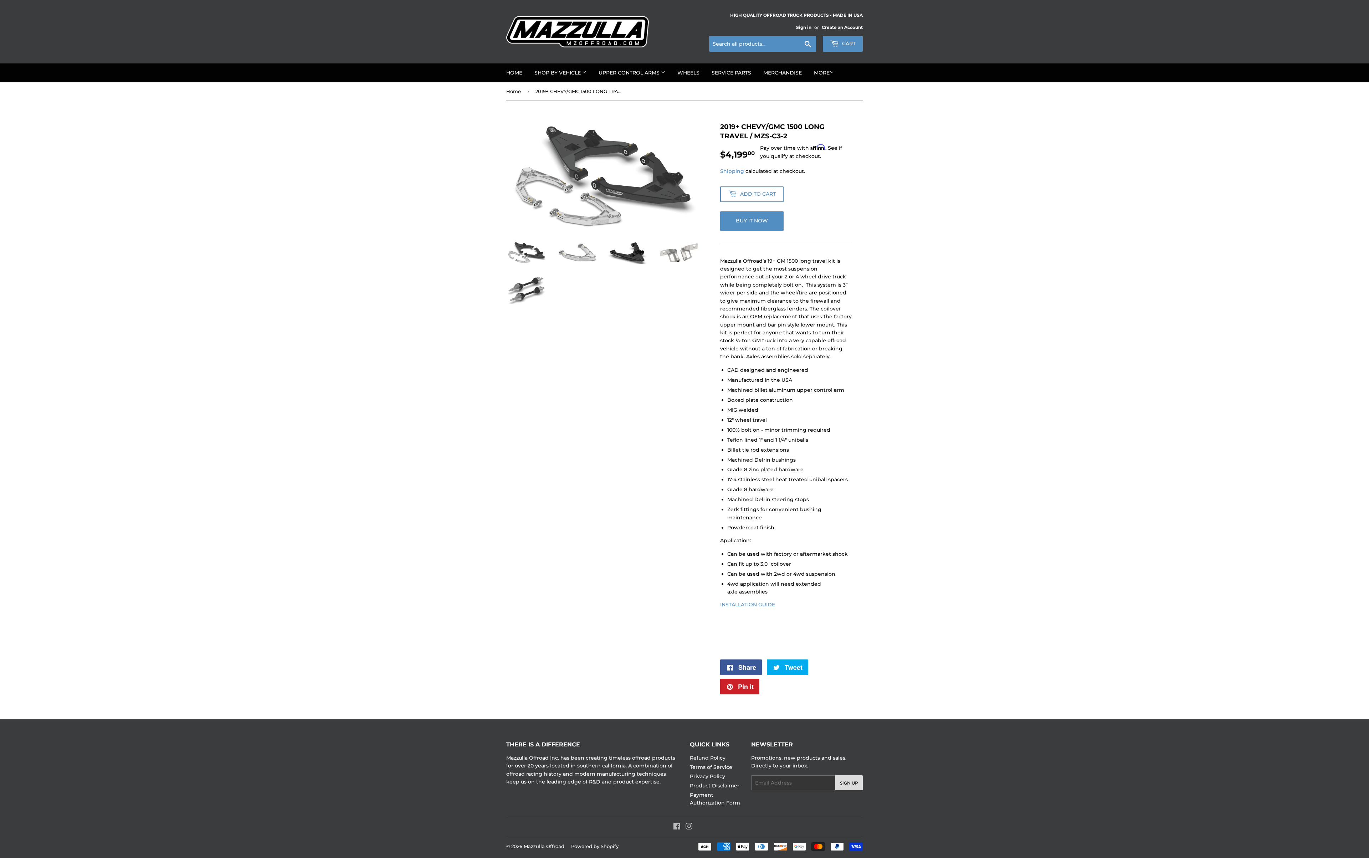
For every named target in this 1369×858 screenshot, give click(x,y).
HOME (514, 73)
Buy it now (752, 220)
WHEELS (688, 73)
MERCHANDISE (782, 73)
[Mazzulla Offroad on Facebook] (677, 827)
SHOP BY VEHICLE (558, 73)
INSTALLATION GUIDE (747, 604)
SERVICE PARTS (731, 73)
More (822, 73)
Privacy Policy (707, 776)
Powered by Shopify (595, 846)
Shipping (732, 171)
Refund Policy (707, 758)
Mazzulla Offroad (544, 846)
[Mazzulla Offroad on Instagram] (689, 827)
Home (513, 91)
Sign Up (849, 783)
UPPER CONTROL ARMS (630, 73)
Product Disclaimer (714, 785)
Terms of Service (711, 767)
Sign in (803, 27)
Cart (848, 43)
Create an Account (842, 27)
